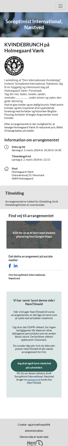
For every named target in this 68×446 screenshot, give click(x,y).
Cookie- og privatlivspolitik (34, 424)
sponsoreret (33, 379)
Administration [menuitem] (34, 430)
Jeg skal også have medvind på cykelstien (37, 365)
